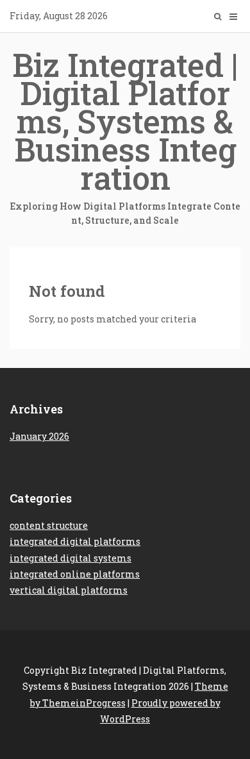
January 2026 (39, 436)
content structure (49, 525)
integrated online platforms (75, 574)
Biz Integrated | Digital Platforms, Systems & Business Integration (125, 135)
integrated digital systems (70, 558)
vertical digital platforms (69, 590)
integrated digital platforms (75, 541)
